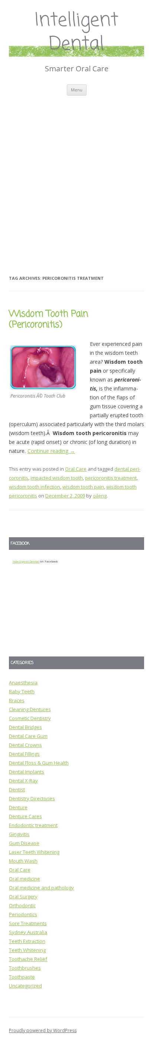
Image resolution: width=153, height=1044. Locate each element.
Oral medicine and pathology (41, 887)
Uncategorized (25, 985)
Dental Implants (26, 771)
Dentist (17, 789)
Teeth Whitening (27, 950)
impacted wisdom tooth (56, 477)
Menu (76, 90)
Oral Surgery (23, 896)
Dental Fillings (24, 753)
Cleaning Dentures (30, 709)
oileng (100, 495)
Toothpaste (22, 976)
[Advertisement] (76, 175)
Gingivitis (19, 834)
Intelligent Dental (76, 33)
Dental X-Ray (23, 780)
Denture (18, 807)
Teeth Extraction (27, 941)
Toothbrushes (25, 967)
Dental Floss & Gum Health (39, 762)
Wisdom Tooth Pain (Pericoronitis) (48, 319)
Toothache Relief (28, 959)
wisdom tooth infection (34, 486)
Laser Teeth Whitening (34, 852)
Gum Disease (24, 843)
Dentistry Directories (32, 798)
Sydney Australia (28, 932)
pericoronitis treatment (111, 477)
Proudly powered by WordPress (42, 1030)
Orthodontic (22, 905)
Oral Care (76, 469)
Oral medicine (24, 878)
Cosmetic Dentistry (30, 718)
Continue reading (51, 450)
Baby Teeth (22, 691)
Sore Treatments (28, 923)
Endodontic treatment (33, 825)
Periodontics (23, 914)
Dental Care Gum (28, 736)
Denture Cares (25, 816)
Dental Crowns (25, 745)
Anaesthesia (23, 682)
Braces (17, 700)
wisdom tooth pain (83, 486)
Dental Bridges (25, 727)
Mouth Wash (23, 860)
